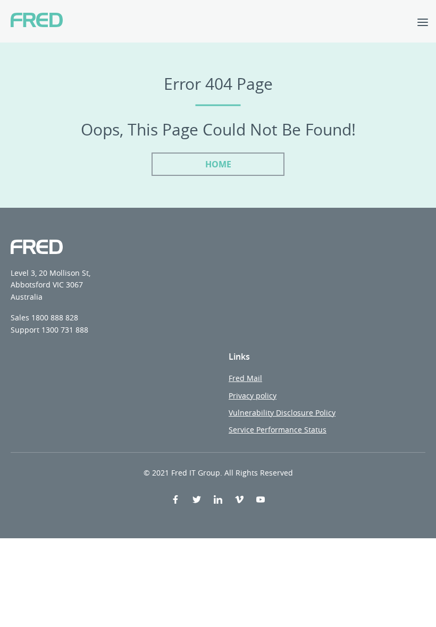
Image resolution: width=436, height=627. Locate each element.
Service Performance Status (277, 430)
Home (218, 164)
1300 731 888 (64, 330)
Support (25, 330)
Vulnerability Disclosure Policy (282, 413)
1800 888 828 (54, 317)
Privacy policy (252, 396)
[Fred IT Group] (37, 21)
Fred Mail (245, 378)
